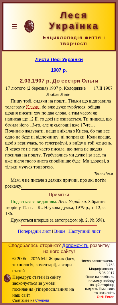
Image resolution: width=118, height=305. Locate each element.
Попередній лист (34, 231)
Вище (59, 231)
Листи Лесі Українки (59, 59)
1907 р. (59, 70)
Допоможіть (75, 245)
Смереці (42, 300)
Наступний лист (84, 231)
